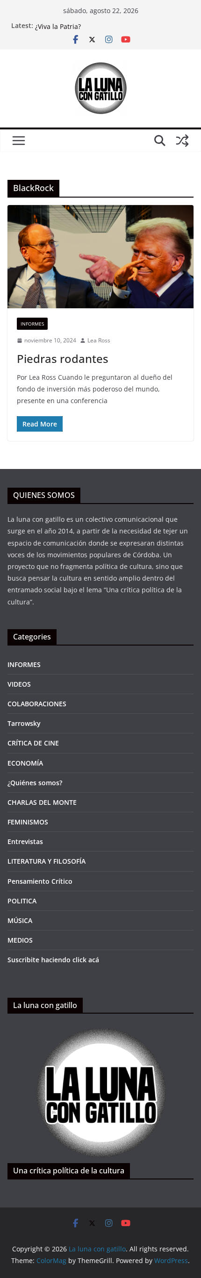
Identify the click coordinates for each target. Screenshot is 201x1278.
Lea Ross (98, 340)
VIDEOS (19, 684)
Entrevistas (25, 841)
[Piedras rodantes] (100, 256)
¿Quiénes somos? (34, 782)
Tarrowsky (24, 723)
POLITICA (21, 900)
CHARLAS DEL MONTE (42, 802)
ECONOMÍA (25, 763)
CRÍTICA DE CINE (33, 742)
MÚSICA (19, 920)
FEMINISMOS (27, 821)
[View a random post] (182, 140)
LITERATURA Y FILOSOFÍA (46, 861)
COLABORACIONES (36, 703)
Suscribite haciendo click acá (53, 959)
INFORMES (32, 323)
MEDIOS (20, 940)
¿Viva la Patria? (58, 29)
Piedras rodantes (62, 358)
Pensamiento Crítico (39, 881)
